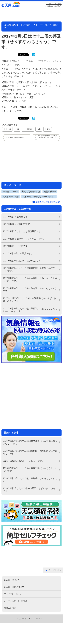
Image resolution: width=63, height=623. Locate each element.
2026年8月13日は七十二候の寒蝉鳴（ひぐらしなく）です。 (30, 479)
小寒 (39, 129)
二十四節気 (28, 129)
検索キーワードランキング (47, 202)
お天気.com (11, 5)
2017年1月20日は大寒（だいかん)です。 (23, 260)
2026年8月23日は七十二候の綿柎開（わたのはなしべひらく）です (30, 452)
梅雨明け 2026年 (10, 191)
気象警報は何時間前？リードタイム (39, 196)
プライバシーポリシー (13, 594)
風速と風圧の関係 (11, 196)
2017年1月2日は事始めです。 (17, 224)
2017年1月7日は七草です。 (16, 246)
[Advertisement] (31, 161)
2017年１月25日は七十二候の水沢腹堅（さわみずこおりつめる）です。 (29, 299)
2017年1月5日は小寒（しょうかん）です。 (24, 238)
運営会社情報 (10, 608)
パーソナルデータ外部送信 (15, 601)
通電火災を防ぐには (31, 191)
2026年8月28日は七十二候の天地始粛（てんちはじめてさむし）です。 (30, 442)
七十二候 (7, 129)
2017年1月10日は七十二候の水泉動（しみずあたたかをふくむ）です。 (30, 279)
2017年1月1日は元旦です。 (16, 216)
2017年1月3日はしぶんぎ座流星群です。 (23, 231)
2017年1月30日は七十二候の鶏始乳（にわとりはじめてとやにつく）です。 (30, 310)
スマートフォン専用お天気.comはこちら (53, 5)
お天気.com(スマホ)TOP (14, 587)
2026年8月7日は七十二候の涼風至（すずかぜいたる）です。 (29, 489)
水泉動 (47, 129)
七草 (17, 129)
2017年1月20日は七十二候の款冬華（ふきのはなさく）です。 (30, 289)
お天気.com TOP (11, 580)
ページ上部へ (54, 570)
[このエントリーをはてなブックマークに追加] (33, 55)
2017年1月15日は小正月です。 (18, 253)
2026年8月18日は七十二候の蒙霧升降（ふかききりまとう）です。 (30, 469)
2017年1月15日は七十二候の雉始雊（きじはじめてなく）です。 (29, 269)
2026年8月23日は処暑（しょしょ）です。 (23, 461)
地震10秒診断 (50, 191)
